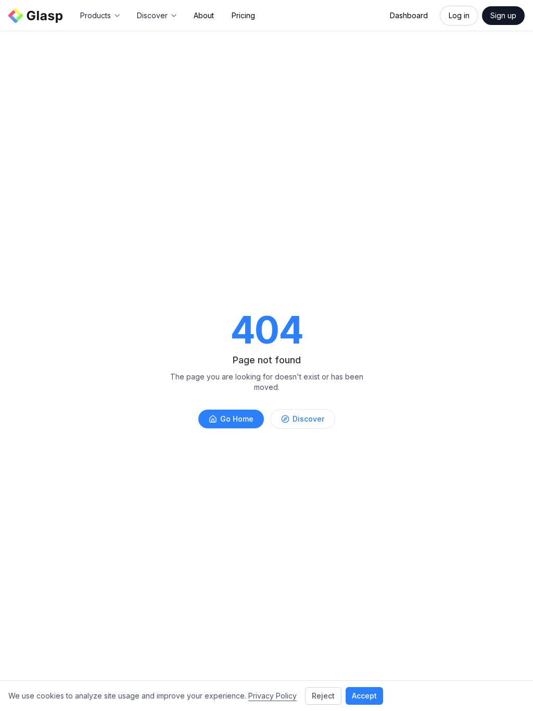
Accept (364, 695)
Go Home (236, 418)
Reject (323, 695)
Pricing (243, 15)
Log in (459, 15)
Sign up (503, 15)
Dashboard (409, 15)
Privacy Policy (272, 695)
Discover (308, 418)
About (204, 15)
